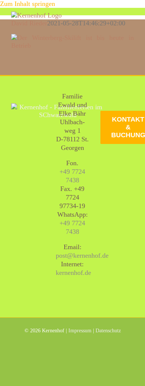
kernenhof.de (73, 272)
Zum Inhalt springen (27, 3)
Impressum (79, 330)
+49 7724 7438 (72, 176)
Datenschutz (108, 330)
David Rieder (29, 23)
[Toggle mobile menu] (131, 15)
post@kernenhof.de (82, 255)
